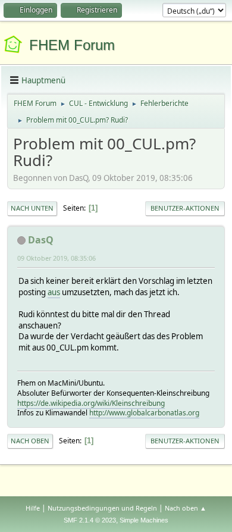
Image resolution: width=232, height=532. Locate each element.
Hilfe (33, 507)
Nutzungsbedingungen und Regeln (102, 507)
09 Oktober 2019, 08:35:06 (56, 258)
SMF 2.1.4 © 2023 (90, 520)
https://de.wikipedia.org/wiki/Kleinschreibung (91, 403)
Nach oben (30, 440)
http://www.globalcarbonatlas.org (144, 413)
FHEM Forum (72, 45)
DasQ (41, 239)
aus (54, 292)
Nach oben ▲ (185, 507)
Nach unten (32, 208)
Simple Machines (144, 520)
